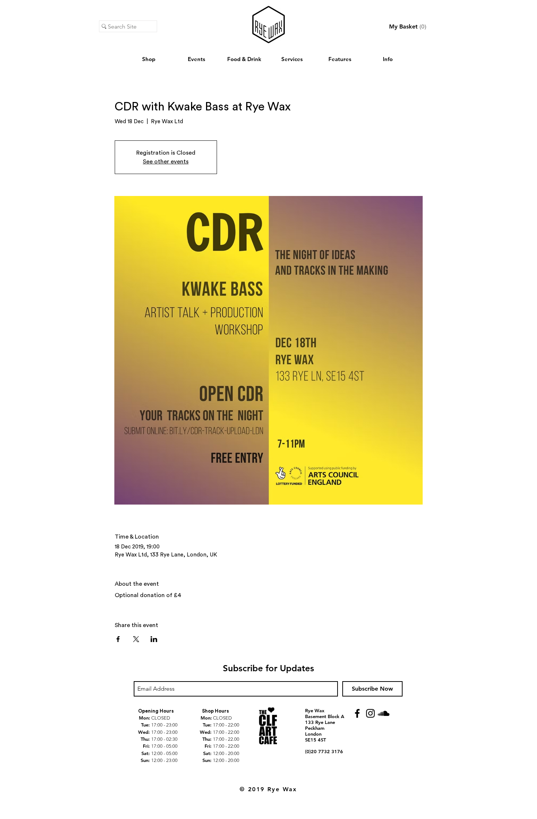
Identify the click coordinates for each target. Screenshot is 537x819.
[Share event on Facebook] (118, 639)
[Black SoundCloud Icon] (383, 713)
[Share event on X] (136, 639)
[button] (408, 26)
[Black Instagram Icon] (370, 713)
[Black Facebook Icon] (357, 713)
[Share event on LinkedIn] (154, 639)
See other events (165, 162)
